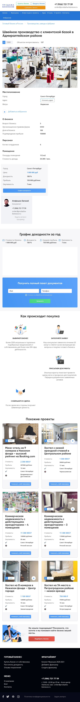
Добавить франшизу (50, 665)
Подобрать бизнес (42, 639)
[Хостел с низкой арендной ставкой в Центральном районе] (59, 434)
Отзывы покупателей (12, 667)
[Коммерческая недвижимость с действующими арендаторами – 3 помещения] (59, 502)
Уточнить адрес (47, 100)
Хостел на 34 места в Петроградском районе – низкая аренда (59, 588)
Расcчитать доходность (13, 665)
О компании (9, 681)
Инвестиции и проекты (30, 13)
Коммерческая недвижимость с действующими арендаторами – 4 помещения (17, 522)
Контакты (65, 13)
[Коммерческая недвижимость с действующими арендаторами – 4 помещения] (20, 502)
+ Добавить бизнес (31, 8)
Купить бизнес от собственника (17, 662)
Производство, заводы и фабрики (41, 23)
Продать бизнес (39, 3)
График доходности (24, 190)
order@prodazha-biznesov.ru (66, 7)
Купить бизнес (23, 3)
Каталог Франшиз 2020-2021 (53, 662)
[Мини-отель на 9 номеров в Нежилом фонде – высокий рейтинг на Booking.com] (20, 434)
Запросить (40, 301)
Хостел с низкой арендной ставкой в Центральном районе (57, 450)
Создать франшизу (49, 667)
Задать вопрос (60, 696)
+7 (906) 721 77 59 (64, 4)
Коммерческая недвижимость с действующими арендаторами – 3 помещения (56, 522)
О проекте (57, 13)
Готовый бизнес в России (12, 23)
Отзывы (50, 13)
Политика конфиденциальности (37, 696)
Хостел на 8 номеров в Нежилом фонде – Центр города (20, 588)
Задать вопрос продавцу (20, 218)
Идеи (44, 13)
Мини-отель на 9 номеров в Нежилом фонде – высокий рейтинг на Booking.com (20, 452)
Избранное (7, 18)
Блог (6, 684)
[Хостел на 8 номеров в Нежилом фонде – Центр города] (20, 571)
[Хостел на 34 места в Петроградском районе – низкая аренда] (59, 571)
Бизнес (5, 13)
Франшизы (15, 13)
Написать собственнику (20, 484)
